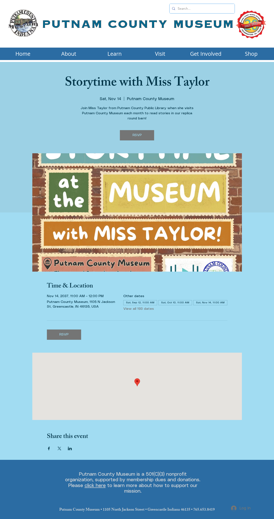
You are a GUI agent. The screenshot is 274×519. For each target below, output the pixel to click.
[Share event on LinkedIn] (70, 448)
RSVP (137, 135)
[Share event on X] (59, 448)
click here (95, 485)
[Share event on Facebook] (49, 448)
